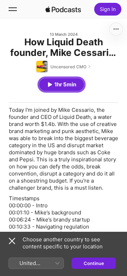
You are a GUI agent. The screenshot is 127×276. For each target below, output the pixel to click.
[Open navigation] (12, 9)
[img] (63, 9)
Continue (94, 263)
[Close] (12, 241)
